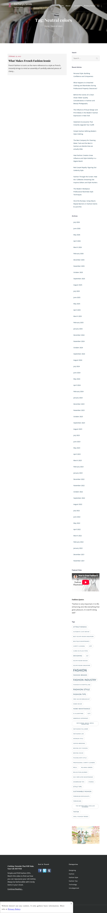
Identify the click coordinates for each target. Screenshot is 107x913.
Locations (78, 6)
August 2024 (77, 360)
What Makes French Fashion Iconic (30, 60)
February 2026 (78, 254)
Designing (72, 870)
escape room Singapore (81, 665)
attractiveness (80, 627)
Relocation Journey (80, 772)
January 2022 (78, 548)
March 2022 (77, 536)
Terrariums (77, 801)
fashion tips (79, 694)
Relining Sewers (86, 767)
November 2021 (79, 561)
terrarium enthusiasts (81, 796)
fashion (80, 670)
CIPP (90, 646)
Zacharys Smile (23, 4)
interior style (78, 738)
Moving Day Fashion (80, 748)
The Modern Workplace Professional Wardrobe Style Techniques (83, 192)
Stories (91, 782)
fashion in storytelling (81, 684)
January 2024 (78, 398)
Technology (73, 885)
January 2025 (78, 329)
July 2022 (76, 511)
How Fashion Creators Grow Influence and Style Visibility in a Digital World (84, 158)
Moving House (78, 753)
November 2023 (79, 410)
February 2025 (78, 322)
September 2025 (79, 279)
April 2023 (77, 454)
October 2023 (78, 417)
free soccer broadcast (81, 699)
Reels (75, 767)
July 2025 (76, 291)
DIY (87, 656)
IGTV (89, 713)
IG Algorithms (78, 713)
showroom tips (78, 782)
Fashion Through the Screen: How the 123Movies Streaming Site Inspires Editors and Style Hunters (85, 179)
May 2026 (76, 235)
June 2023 (76, 442)
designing (77, 656)
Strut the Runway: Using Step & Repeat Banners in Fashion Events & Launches (85, 204)
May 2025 (76, 304)
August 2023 (77, 429)
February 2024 (78, 391)
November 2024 (79, 341)
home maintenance (81, 709)
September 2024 (79, 354)
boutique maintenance (81, 641)
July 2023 (76, 435)
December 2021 (78, 554)
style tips (77, 787)
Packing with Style (80, 758)
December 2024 (78, 335)
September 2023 (79, 423)
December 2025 (78, 260)
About (68, 6)
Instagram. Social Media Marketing (85, 723)
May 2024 (76, 379)
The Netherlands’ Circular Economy (85, 806)
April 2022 (77, 529)
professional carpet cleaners (84, 762)
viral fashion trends (80, 816)
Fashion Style (73, 877)
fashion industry (84, 679)
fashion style (81, 689)
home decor (77, 704)
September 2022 (79, 498)
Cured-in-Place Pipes (80, 651)
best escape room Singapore (83, 636)
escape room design (80, 660)
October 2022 (78, 492)
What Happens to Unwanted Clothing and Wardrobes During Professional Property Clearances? (85, 85)
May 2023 (76, 448)
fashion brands (80, 675)
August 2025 (77, 285)
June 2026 (76, 228)
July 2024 (76, 366)
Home (61, 6)
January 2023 (78, 473)
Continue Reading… (15, 889)
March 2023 (77, 460)
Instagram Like (78, 734)
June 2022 (76, 517)
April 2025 (77, 310)
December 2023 (78, 404)
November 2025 (79, 266)
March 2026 (77, 247)
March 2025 (77, 316)
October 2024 (78, 348)
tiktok (76, 812)
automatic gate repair (81, 631)
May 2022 (76, 523)
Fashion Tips (73, 881)
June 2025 (76, 297)
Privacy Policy (89, 6)
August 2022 (77, 504)
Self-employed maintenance (83, 777)
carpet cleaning (79, 646)
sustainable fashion (82, 791)
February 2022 (78, 542)
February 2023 (78, 467)
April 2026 (77, 241)
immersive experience (80, 718)
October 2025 (78, 272)
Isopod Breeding (79, 743)
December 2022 (78, 479)
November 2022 (79, 485)
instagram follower (80, 729)
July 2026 (76, 222)
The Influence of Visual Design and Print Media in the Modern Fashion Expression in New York (85, 113)
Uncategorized (74, 888)
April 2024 (77, 385)
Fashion (71, 874)
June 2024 (76, 373)
